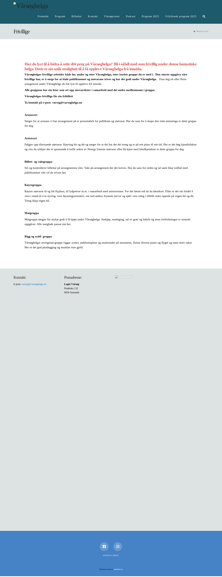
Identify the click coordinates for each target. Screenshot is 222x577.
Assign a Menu (111, 555)
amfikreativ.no (118, 569)
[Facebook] (104, 546)
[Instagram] (117, 546)
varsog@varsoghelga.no (33, 284)
